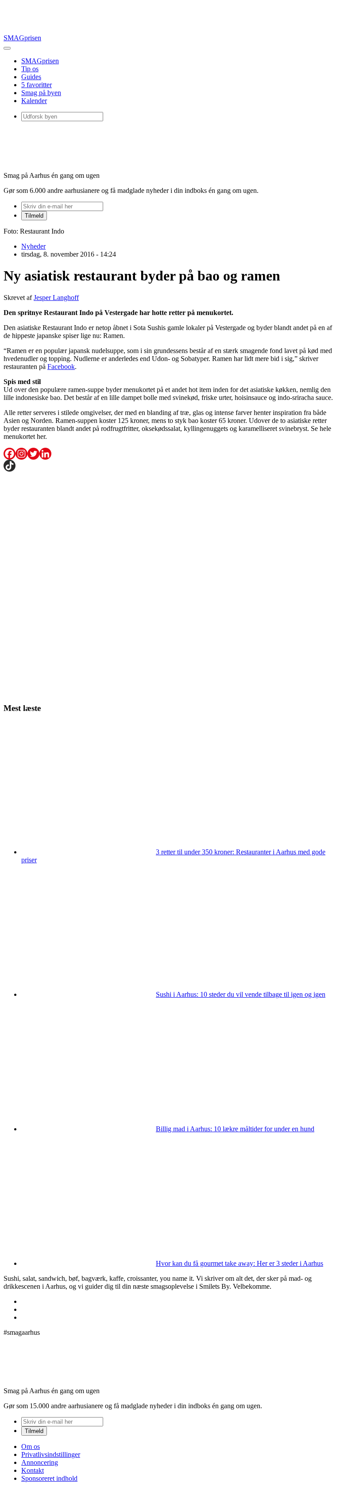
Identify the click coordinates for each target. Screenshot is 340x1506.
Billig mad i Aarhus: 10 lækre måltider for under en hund (235, 1129)
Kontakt (32, 1470)
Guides (31, 77)
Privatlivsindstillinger (50, 1454)
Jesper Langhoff (56, 297)
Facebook (61, 366)
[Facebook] (9, 454)
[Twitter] (33, 454)
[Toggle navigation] (7, 48)
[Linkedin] (45, 454)
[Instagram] (21, 454)
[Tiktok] (9, 466)
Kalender (34, 100)
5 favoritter (36, 84)
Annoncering (39, 1462)
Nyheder (33, 246)
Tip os (30, 69)
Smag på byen (41, 92)
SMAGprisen (22, 38)
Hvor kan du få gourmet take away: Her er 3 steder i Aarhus (239, 1263)
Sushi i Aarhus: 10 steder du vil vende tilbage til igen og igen (240, 994)
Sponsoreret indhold (49, 1478)
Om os (30, 1446)
